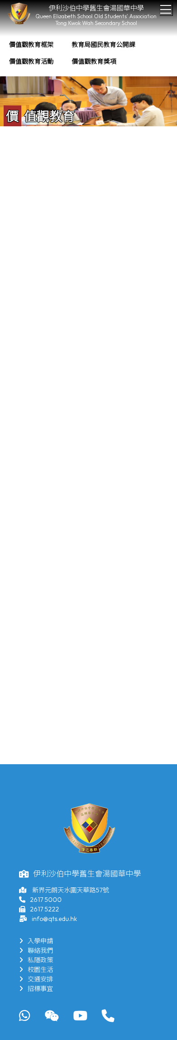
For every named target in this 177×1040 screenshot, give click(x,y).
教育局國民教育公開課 (103, 44)
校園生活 (40, 969)
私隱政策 (40, 960)
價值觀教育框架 (31, 44)
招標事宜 (40, 989)
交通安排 (40, 979)
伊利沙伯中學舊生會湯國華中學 (96, 8)
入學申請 (40, 941)
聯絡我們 (40, 950)
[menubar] (88, 53)
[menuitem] (31, 44)
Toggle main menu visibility (165, 8)
